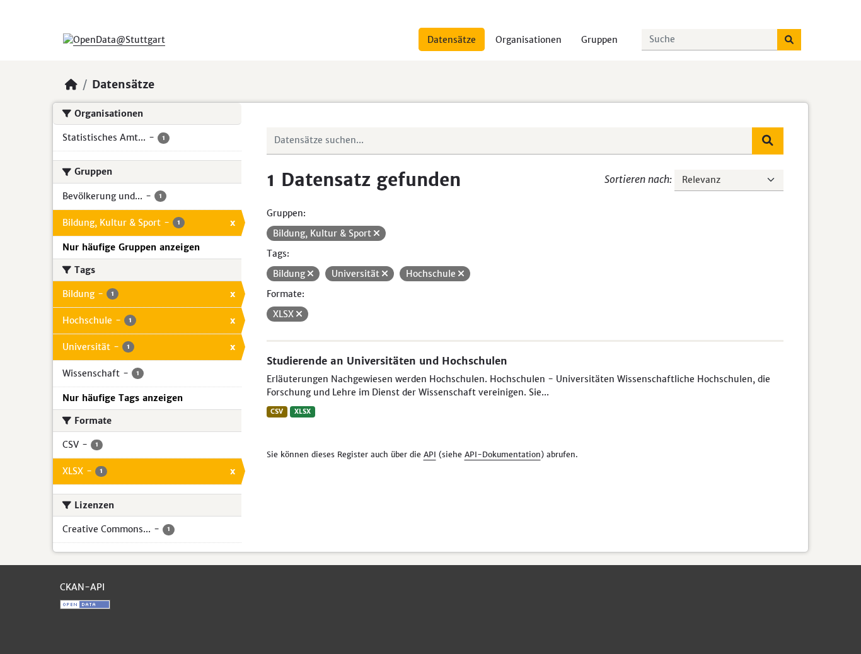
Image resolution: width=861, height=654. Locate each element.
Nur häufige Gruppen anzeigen (131, 247)
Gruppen (599, 39)
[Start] (71, 84)
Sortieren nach (636, 179)
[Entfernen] (376, 233)
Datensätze (451, 39)
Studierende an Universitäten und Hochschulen (387, 360)
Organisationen (528, 39)
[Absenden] (789, 39)
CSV (276, 411)
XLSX (302, 411)
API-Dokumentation (503, 454)
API (430, 454)
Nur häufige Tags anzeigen (122, 398)
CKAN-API (82, 587)
